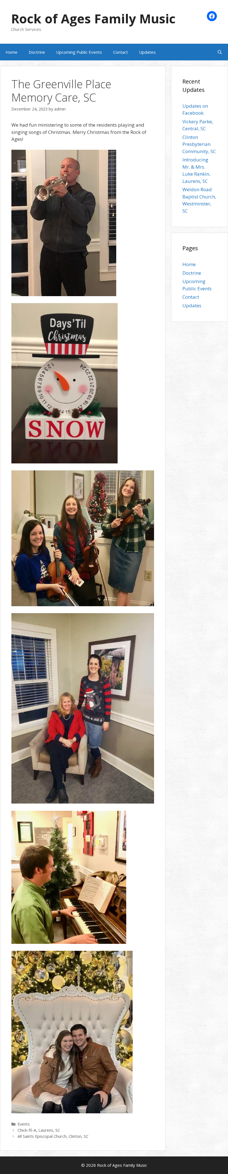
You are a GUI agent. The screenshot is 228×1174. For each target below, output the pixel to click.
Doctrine (37, 52)
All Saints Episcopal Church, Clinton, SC (53, 1136)
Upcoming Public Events (79, 52)
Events (24, 1124)
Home (12, 52)
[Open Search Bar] (220, 52)
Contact (120, 52)
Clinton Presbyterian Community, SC (199, 144)
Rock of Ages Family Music (93, 18)
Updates (147, 52)
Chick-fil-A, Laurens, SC (39, 1130)
